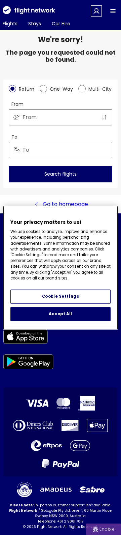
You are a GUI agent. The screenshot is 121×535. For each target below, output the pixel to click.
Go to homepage (65, 204)
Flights (10, 23)
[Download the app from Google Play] (28, 362)
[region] (60, 267)
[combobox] (60, 117)
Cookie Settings (60, 296)
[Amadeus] (56, 489)
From (17, 104)
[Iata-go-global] (24, 489)
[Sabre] (92, 489)
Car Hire (61, 23)
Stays (34, 23)
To (14, 136)
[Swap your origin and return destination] (104, 117)
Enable (106, 529)
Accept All (60, 314)
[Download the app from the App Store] (28, 337)
